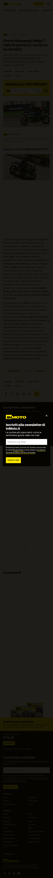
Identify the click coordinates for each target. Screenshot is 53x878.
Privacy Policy (18, 450)
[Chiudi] (46, 415)
